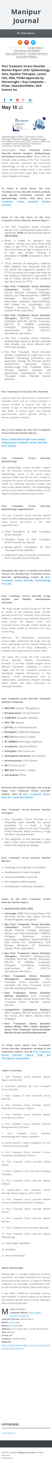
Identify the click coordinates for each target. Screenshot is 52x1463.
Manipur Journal (26, 16)
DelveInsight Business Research (25, 1314)
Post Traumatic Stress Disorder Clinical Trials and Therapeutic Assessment (26, 1055)
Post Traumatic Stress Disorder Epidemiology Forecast (26, 580)
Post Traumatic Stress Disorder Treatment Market (26, 796)
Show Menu (28, 33)
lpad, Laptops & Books (16, 53)
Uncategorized (9, 1433)
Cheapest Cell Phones (38, 53)
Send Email (14, 1322)
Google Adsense (35, 47)
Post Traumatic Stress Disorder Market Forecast (26, 201)
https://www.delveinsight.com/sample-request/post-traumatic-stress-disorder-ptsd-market (25, 442)
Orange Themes (21, 1458)
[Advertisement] (26, 1393)
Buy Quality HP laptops (26, 56)
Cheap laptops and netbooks (27, 50)
